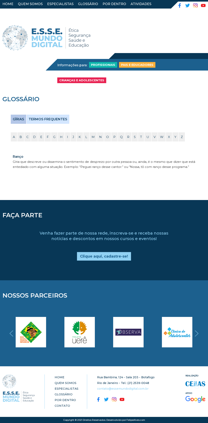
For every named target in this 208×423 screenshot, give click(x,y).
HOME (7, 4)
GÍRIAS (18, 119)
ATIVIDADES (141, 4)
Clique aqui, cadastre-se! (104, 256)
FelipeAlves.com (136, 420)
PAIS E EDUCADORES (137, 65)
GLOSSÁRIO (88, 4)
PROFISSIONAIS (103, 65)
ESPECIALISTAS (60, 4)
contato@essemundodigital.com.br (122, 388)
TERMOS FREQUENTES (48, 119)
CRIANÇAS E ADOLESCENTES (81, 80)
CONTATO (11, 11)
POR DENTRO (114, 4)
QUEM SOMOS (30, 4)
